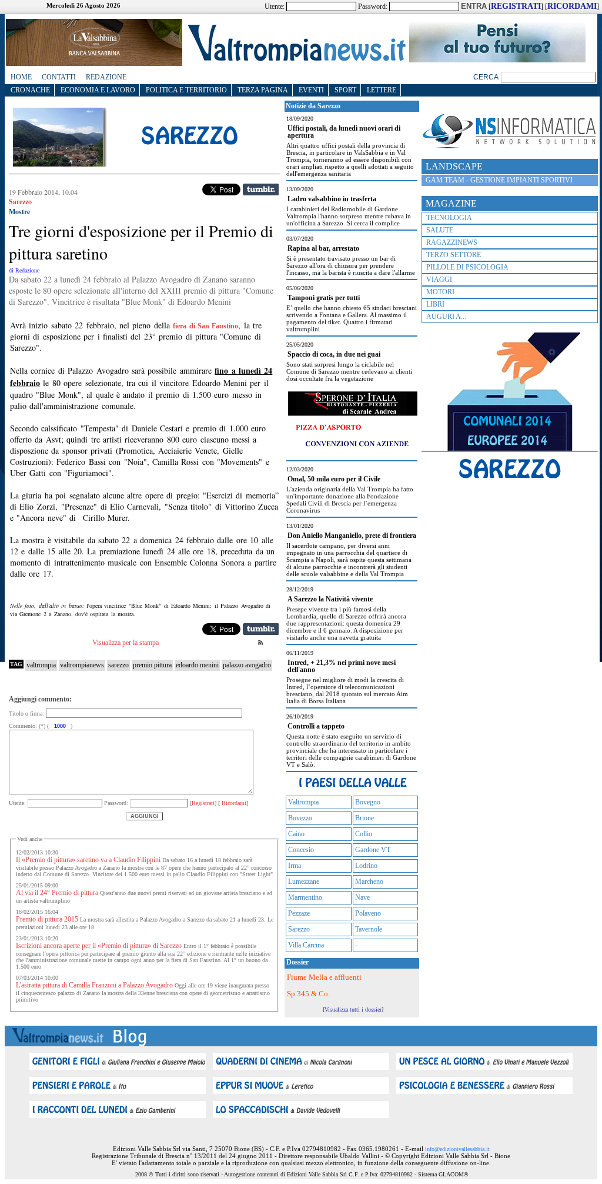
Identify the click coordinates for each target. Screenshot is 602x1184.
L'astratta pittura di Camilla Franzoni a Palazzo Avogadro (94, 985)
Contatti (59, 77)
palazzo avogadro (247, 665)
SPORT (345, 90)
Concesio (301, 850)
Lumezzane (303, 881)
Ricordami (233, 803)
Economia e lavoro (98, 90)
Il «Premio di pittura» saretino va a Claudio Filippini (88, 860)
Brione (364, 818)
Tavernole (368, 929)
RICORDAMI (572, 6)
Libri (435, 304)
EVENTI (311, 90)
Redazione (106, 77)
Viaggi (439, 279)
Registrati (203, 803)
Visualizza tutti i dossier (353, 1009)
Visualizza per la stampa (125, 642)
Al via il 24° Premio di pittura (57, 893)
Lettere (381, 90)
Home (21, 77)
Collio (363, 834)
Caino (296, 834)
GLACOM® (454, 1174)
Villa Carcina (306, 945)
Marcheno (369, 881)
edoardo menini (197, 665)
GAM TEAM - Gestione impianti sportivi (499, 180)
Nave (362, 897)
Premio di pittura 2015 (47, 919)
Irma (294, 866)
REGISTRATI (516, 6)
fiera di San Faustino (205, 326)
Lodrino (366, 866)
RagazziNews (451, 242)
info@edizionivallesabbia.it (457, 1149)
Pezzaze (299, 913)
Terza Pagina (263, 90)
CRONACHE (30, 90)
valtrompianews (82, 665)
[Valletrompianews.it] (295, 60)
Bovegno (367, 802)
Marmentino (305, 897)
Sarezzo (299, 929)
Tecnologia (449, 218)
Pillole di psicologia (467, 267)
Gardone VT (372, 850)
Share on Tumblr (261, 189)
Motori (440, 292)
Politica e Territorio (186, 90)
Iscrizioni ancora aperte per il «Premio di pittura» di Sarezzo (99, 946)
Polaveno (368, 913)
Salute (439, 230)
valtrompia (41, 665)
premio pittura (152, 665)
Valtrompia (303, 802)
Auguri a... (446, 316)
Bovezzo (300, 818)
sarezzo (118, 665)
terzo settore (453, 255)
